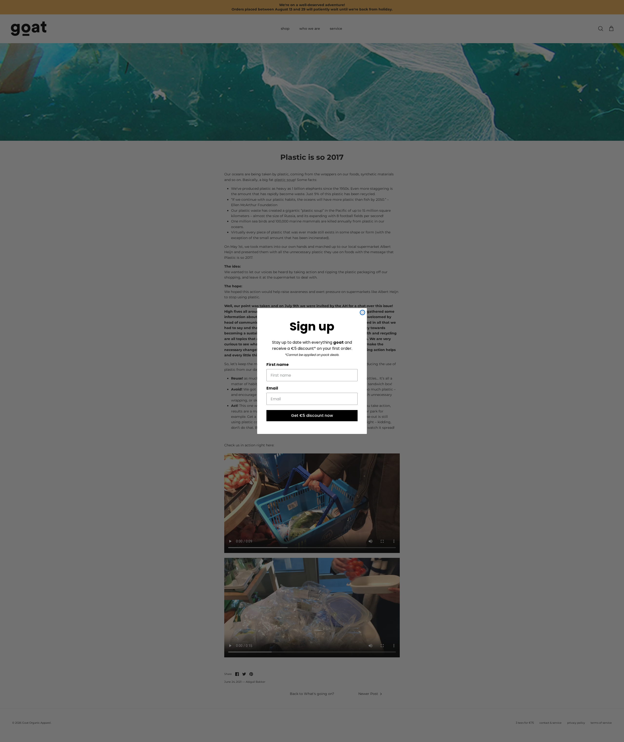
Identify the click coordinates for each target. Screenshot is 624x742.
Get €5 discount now (312, 415)
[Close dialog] (362, 312)
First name (277, 364)
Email (272, 388)
